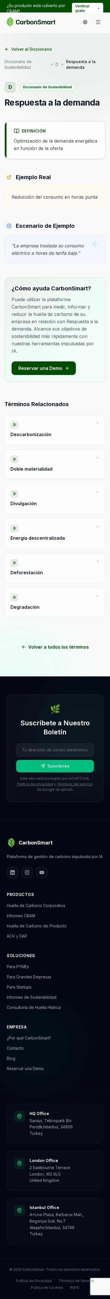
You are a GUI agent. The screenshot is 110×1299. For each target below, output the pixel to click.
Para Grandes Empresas (29, 976)
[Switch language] (85, 22)
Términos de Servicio (76, 1281)
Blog (11, 1058)
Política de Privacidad (34, 1281)
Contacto (15, 1048)
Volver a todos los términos (58, 647)
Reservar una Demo (40, 368)
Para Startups (19, 987)
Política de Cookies (47, 1287)
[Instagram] (27, 872)
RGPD (75, 1287)
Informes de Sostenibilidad (31, 997)
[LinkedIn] (12, 872)
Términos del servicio (75, 784)
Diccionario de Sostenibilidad (18, 64)
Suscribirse (58, 766)
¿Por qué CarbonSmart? (29, 1038)
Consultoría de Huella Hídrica (34, 1007)
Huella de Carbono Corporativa (36, 905)
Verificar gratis (82, 8)
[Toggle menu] (98, 22)
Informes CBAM (21, 915)
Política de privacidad (35, 784)
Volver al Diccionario (31, 49)
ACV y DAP (17, 936)
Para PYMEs (18, 966)
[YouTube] (41, 872)
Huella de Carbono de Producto (37, 925)
